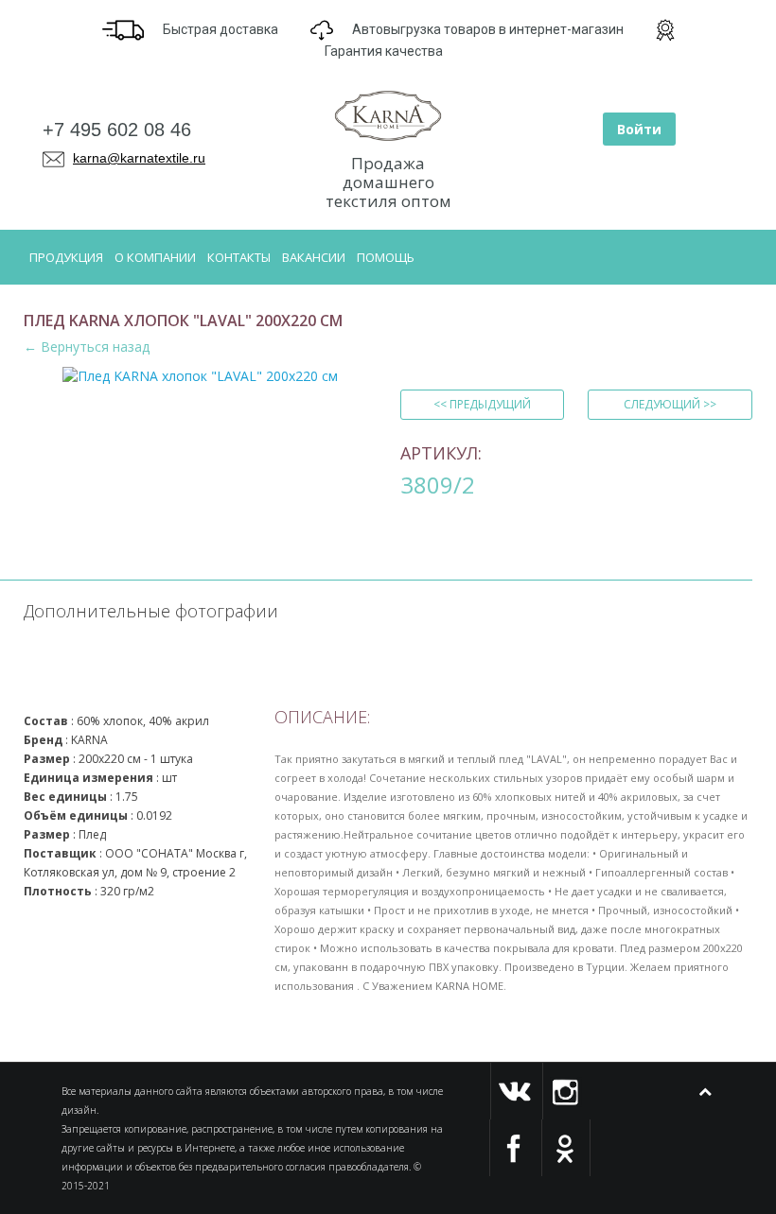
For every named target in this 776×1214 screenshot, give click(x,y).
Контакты (239, 257)
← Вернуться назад (87, 347)
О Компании (155, 257)
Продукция (66, 257)
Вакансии (313, 257)
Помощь (385, 257)
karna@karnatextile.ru (139, 157)
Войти (639, 129)
